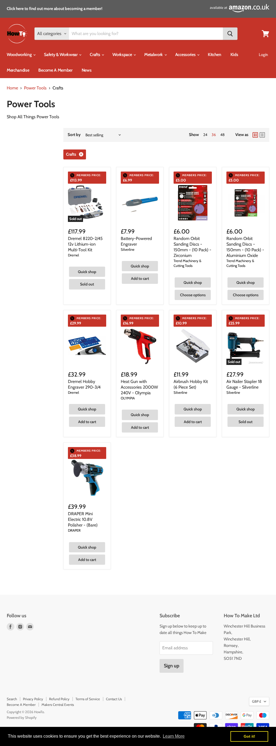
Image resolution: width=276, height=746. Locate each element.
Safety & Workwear (61, 54)
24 (205, 134)
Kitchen (214, 54)
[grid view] (255, 135)
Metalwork (154, 54)
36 (214, 134)
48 (222, 134)
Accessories (185, 54)
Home (12, 88)
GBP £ (256, 701)
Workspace (122, 54)
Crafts (95, 54)
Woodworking (20, 54)
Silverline (127, 249)
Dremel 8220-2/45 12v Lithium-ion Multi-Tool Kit (85, 244)
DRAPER (74, 530)
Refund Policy (59, 699)
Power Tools (35, 88)
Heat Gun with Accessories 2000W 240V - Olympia (139, 387)
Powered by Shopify (22, 717)
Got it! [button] (249, 736)
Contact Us (114, 699)
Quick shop (87, 271)
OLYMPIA (128, 398)
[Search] (230, 33)
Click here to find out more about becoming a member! (54, 8)
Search (12, 699)
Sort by (74, 135)
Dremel (73, 255)
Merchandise (18, 70)
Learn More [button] (174, 736)
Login (263, 54)
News (87, 70)
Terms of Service (87, 699)
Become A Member (55, 70)
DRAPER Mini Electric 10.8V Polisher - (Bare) (83, 519)
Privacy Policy (33, 699)
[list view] (262, 135)
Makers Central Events (58, 704)
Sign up (171, 666)
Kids (234, 54)
